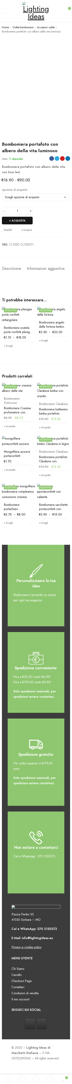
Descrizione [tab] (11, 269)
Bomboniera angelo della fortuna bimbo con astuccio (51, 326)
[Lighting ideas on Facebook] (30, 1024)
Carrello (17, 975)
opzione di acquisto (14, 190)
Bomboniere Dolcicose (12, 401)
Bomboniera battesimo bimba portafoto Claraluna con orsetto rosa (53, 415)
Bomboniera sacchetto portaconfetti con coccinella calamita (53, 509)
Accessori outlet (46, 27)
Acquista (19, 220)
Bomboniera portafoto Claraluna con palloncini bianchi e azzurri (53, 463)
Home (5, 27)
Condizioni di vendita (25, 993)
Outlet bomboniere (22, 27)
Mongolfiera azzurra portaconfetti (17, 453)
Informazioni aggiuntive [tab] (46, 269)
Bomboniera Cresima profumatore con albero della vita (17, 412)
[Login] (49, 1079)
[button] (9, 426)
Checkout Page (22, 981)
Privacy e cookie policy (26, 947)
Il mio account (20, 999)
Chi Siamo (18, 969)
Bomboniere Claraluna (53, 404)
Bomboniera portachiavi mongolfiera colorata (17, 509)
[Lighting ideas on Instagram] (41, 1024)
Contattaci (18, 987)
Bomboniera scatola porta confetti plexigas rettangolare (18, 332)
